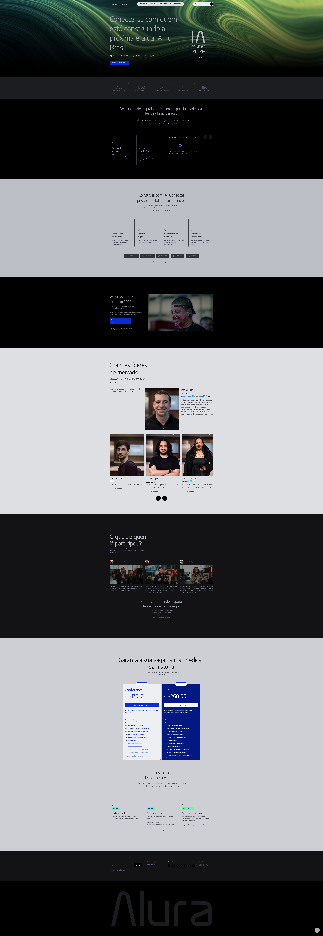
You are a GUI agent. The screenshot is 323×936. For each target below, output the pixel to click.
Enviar (138, 865)
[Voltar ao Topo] (317, 930)
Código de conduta (151, 864)
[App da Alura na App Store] (189, 865)
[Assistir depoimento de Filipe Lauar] (161, 574)
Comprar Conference (142, 705)
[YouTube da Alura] (173, 865)
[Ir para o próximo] (211, 137)
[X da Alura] (181, 865)
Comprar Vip (181, 705)
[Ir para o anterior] (205, 137)
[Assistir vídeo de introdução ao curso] (180, 312)
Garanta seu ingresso (118, 62)
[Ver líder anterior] (158, 498)
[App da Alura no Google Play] (193, 865)
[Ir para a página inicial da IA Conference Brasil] (119, 4)
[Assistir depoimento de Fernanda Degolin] (196, 574)
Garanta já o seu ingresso (161, 262)
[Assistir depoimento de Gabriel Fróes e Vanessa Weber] (126, 574)
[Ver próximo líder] (164, 498)
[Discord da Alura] (185, 865)
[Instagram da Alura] (169, 865)
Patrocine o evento (150, 866)
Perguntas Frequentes (151, 868)
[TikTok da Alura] (177, 865)
